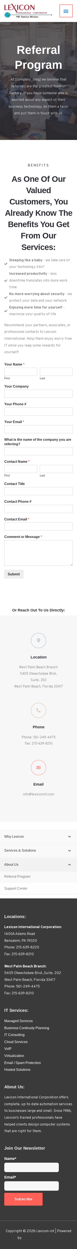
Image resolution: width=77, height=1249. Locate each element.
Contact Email (16, 519)
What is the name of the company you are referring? (37, 442)
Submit (14, 574)
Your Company (16, 386)
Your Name (14, 364)
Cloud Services (16, 1042)
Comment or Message (23, 537)
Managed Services (18, 1021)
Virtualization (14, 1056)
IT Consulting (14, 1035)
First (7, 378)
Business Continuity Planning (26, 1028)
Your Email (14, 422)
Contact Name (17, 461)
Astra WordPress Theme (41, 1238)
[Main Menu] (66, 11)
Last (42, 378)
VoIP (8, 1049)
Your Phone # (15, 404)
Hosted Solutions (17, 1069)
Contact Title (14, 484)
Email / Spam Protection (22, 1063)
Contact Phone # (17, 501)
